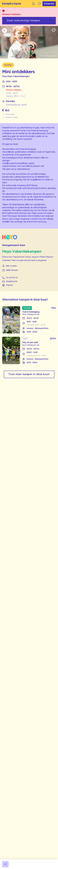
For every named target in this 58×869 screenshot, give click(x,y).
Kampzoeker (49, 3)
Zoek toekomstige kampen (23, 20)
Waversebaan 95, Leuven (16, 104)
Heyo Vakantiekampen (19, 76)
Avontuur (8, 65)
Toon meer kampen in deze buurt (29, 374)
